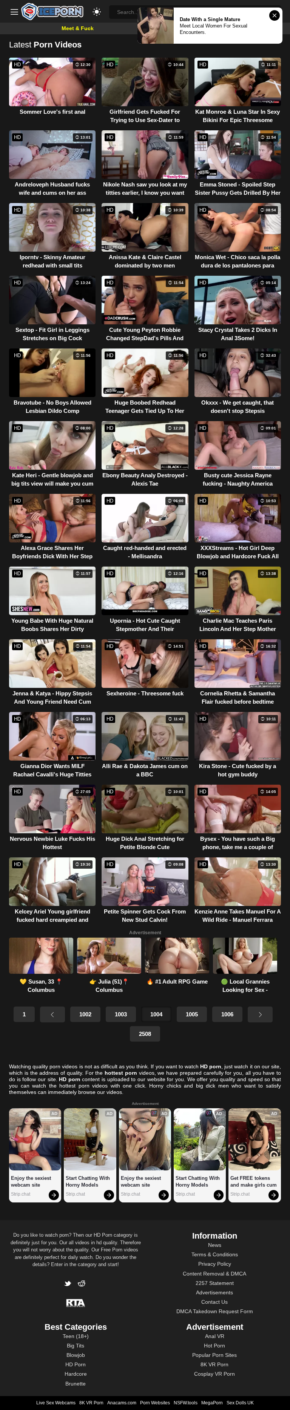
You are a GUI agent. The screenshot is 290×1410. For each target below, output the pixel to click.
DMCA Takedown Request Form (214, 1311)
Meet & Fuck (78, 28)
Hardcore (76, 1374)
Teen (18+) (76, 1336)
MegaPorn (212, 1402)
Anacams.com (121, 1402)
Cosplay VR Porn (214, 1374)
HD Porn (75, 1364)
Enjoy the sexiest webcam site (31, 1181)
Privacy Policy (214, 1264)
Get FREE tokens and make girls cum (253, 1181)
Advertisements (214, 1292)
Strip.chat (20, 1194)
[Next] (260, 1014)
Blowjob (75, 1355)
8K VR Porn (214, 1364)
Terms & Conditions (214, 1254)
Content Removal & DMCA (214, 1274)
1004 (156, 1014)
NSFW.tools (185, 1402)
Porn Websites (155, 1402)
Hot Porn (214, 1346)
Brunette (75, 1384)
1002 (85, 1014)
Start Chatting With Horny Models (88, 1181)
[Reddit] (82, 1284)
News (214, 1245)
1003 (121, 1014)
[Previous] (52, 1014)
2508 (145, 1034)
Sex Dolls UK (240, 1402)
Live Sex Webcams (56, 1402)
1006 (227, 1014)
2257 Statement (215, 1283)
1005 (192, 1014)
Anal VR (214, 1336)
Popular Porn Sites (214, 1355)
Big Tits (75, 1346)
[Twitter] (69, 1284)
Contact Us (214, 1302)
